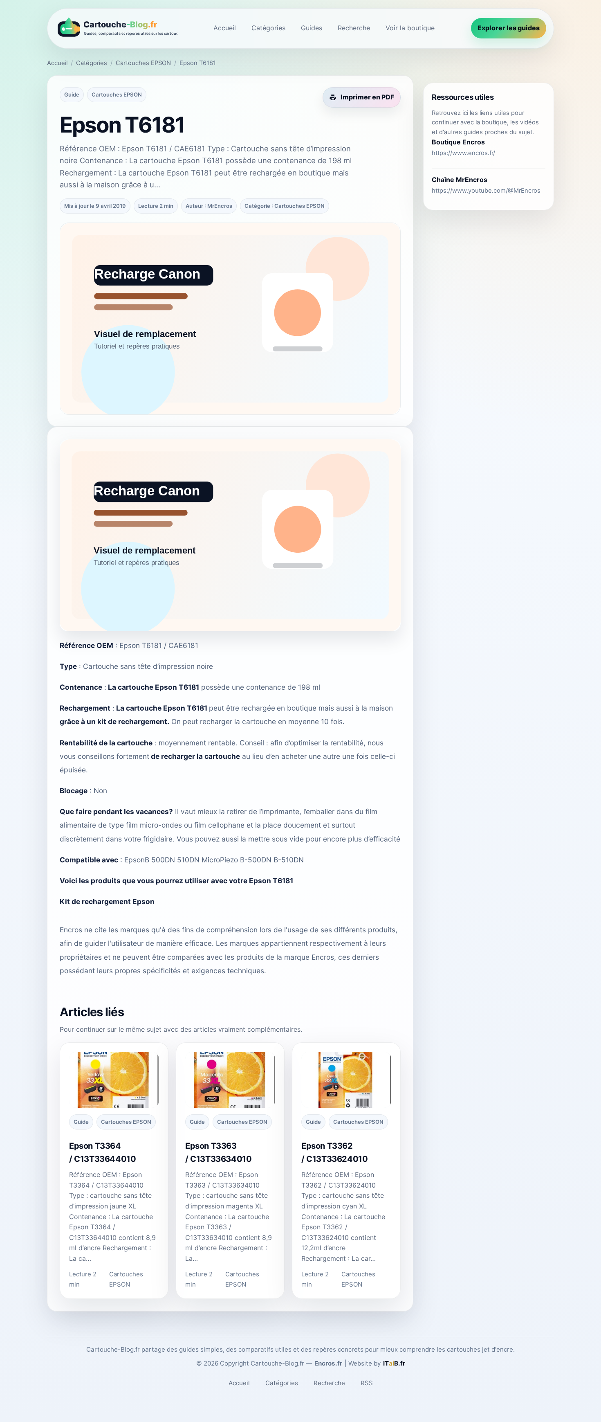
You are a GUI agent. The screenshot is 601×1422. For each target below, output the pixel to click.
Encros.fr (328, 1363)
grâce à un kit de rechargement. (114, 721)
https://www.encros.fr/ (463, 153)
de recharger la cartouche (195, 756)
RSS (367, 1383)
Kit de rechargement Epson (107, 901)
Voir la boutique (410, 28)
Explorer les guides (509, 28)
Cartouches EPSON (143, 63)
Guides (311, 28)
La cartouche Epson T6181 (153, 687)
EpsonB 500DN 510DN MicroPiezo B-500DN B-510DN (214, 859)
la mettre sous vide (272, 839)
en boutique (296, 708)
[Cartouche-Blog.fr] (116, 28)
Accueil (224, 28)
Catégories (268, 28)
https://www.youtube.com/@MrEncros (486, 190)
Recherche (354, 28)
